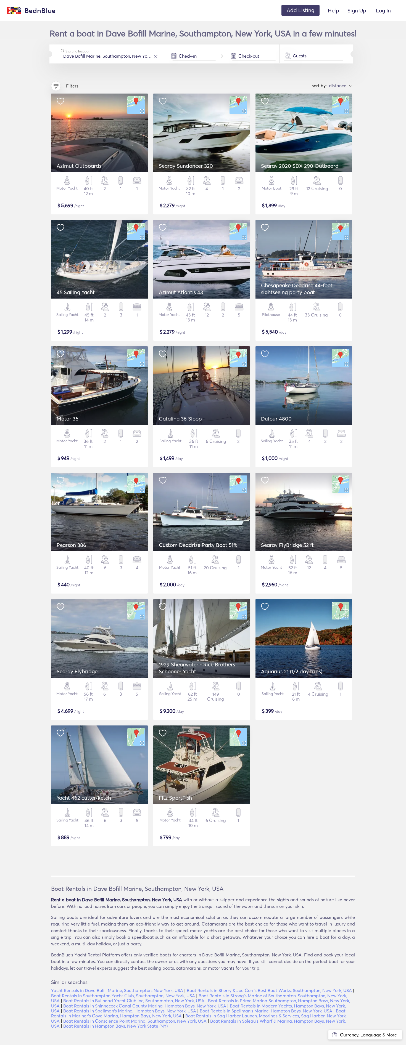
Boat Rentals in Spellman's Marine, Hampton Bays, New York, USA (266, 1011)
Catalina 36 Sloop (180, 418)
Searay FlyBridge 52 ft (287, 545)
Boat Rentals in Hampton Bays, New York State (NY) (115, 1026)
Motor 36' (68, 418)
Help (333, 10)
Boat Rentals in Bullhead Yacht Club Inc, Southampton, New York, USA (133, 1000)
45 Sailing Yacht (76, 292)
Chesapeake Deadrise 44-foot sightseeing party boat (297, 289)
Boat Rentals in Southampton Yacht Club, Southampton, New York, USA (123, 995)
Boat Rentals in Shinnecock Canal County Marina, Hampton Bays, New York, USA (144, 1006)
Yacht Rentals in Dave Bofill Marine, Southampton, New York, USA (117, 990)
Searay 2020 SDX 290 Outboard (300, 166)
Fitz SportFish (175, 797)
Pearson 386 (71, 545)
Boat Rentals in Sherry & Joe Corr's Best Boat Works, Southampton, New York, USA (269, 990)
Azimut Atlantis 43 (181, 292)
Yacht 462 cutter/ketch (84, 797)
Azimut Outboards (79, 166)
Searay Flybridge (77, 671)
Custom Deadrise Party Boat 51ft (198, 545)
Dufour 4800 (276, 418)
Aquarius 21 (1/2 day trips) (291, 671)
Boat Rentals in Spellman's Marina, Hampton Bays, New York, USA (129, 1011)
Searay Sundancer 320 (186, 166)
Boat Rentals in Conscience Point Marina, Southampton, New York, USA (135, 1021)
